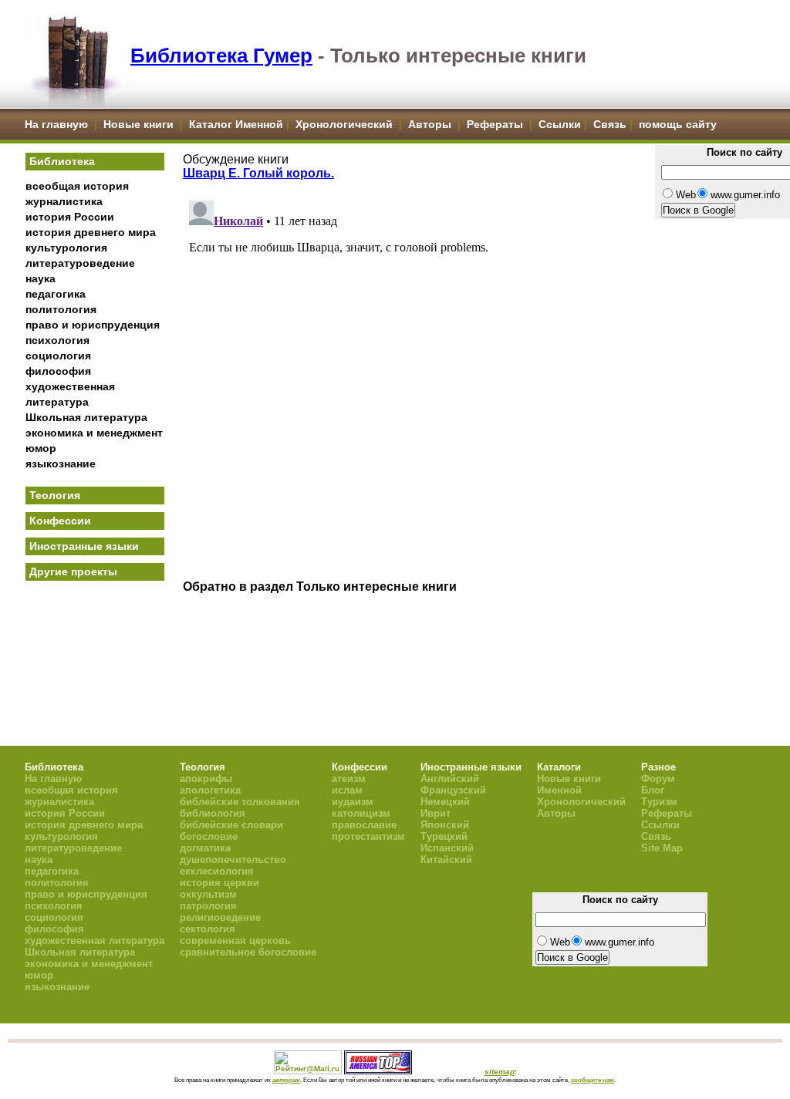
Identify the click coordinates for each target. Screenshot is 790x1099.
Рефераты (495, 124)
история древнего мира (90, 232)
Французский (453, 790)
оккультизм (208, 894)
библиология (212, 813)
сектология (207, 929)
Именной (559, 790)
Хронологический (344, 124)
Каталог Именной (236, 124)
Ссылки (559, 124)
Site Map (662, 848)
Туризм (659, 801)
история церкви (219, 882)
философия (58, 371)
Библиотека (62, 161)
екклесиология (217, 871)
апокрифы (206, 778)
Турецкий (444, 836)
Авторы (431, 124)
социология (58, 355)
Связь (609, 124)
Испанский (447, 848)
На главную (56, 124)
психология (57, 340)
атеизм (349, 778)
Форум (658, 778)
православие (364, 825)
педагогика (55, 294)
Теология (54, 495)
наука (40, 278)
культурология (66, 247)
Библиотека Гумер (221, 55)
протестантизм (368, 836)
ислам (347, 790)
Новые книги (138, 124)
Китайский (446, 859)
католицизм (361, 813)
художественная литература (94, 940)
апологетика (210, 790)
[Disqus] (414, 387)
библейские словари (231, 825)
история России (69, 217)
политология (60, 309)
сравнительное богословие (248, 952)
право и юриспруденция (92, 325)
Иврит (435, 813)
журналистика (64, 201)
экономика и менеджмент (94, 432)
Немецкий (445, 801)
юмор (40, 448)
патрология (208, 906)
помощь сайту (678, 124)
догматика (205, 848)
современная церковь (235, 940)
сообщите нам (592, 1080)
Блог (652, 790)
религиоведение (220, 917)
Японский (444, 825)
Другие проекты (73, 571)
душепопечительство (233, 859)
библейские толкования (240, 801)
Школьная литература (86, 417)
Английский (449, 778)
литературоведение (80, 263)
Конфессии (60, 520)
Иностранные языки (84, 546)
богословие (209, 836)
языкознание (60, 463)
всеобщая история (77, 186)
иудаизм (352, 801)
